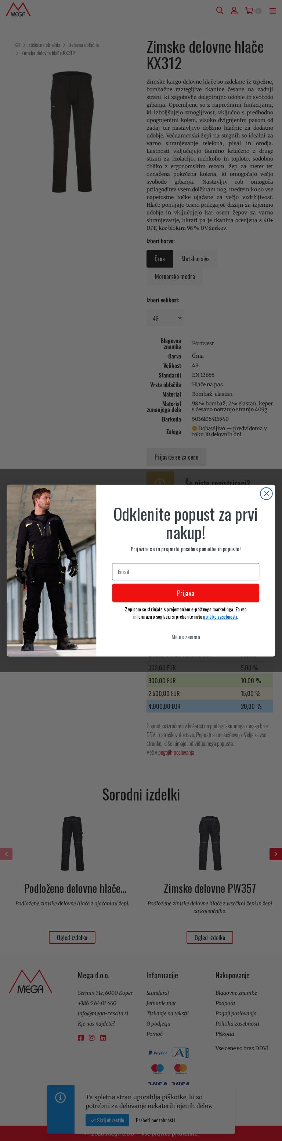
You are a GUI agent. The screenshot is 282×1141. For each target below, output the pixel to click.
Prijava (186, 593)
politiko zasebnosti (220, 616)
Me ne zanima (185, 637)
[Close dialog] (266, 493)
